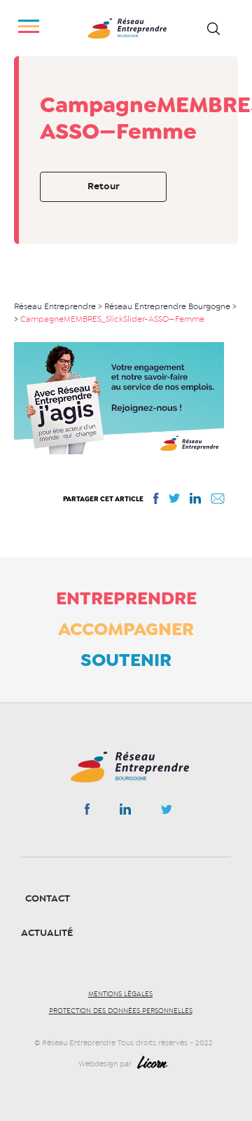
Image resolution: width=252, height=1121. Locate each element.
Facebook (87, 811)
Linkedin (125, 811)
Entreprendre (126, 598)
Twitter (166, 813)
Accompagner (126, 629)
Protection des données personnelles (120, 1011)
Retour (104, 186)
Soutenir (126, 660)
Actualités (49, 933)
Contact (47, 898)
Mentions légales (120, 994)
